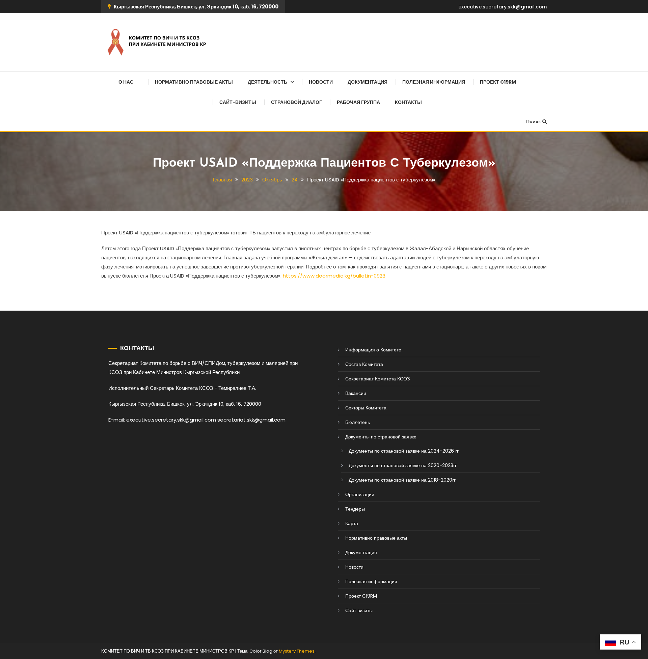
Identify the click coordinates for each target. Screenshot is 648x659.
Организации (359, 494)
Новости (321, 82)
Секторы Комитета (365, 407)
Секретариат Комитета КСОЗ (377, 378)
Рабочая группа (358, 102)
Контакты (408, 102)
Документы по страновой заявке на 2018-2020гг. (403, 480)
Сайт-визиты (237, 102)
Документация (367, 82)
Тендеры (355, 509)
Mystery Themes (297, 651)
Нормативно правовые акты (194, 82)
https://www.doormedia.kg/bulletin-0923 (334, 275)
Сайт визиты (359, 610)
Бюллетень (357, 422)
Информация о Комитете (373, 349)
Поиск (533, 121)
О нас (125, 82)
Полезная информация (433, 82)
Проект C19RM (498, 82)
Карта (351, 523)
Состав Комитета (364, 364)
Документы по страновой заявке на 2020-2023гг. (403, 465)
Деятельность (267, 82)
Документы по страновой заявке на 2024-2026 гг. (404, 451)
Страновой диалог (296, 102)
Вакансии (355, 393)
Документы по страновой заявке (380, 436)
